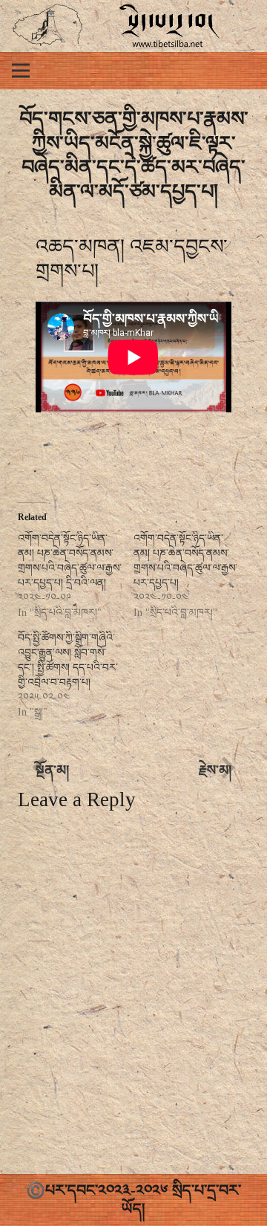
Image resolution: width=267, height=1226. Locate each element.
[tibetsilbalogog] (48, 26)
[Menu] (20, 70)
